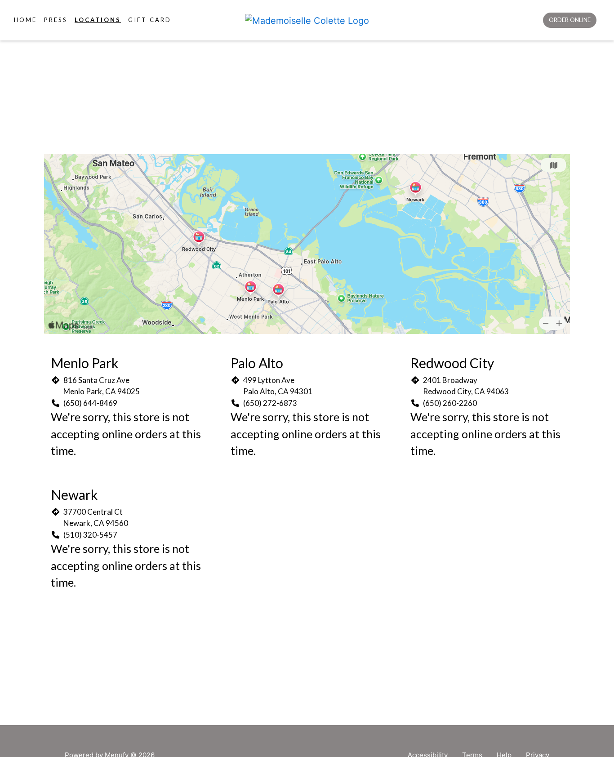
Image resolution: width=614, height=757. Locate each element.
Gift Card (149, 19)
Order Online (570, 19)
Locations (98, 19)
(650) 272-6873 (270, 403)
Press (55, 19)
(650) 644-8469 (90, 403)
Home (25, 19)
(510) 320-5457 (90, 534)
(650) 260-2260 (450, 403)
